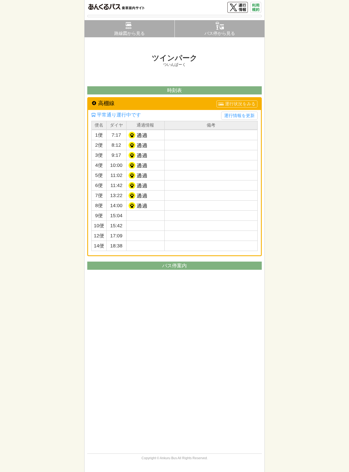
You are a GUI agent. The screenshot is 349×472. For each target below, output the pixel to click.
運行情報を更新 (239, 115)
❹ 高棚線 (103, 103)
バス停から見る (219, 33)
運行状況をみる (240, 104)
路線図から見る (129, 33)
